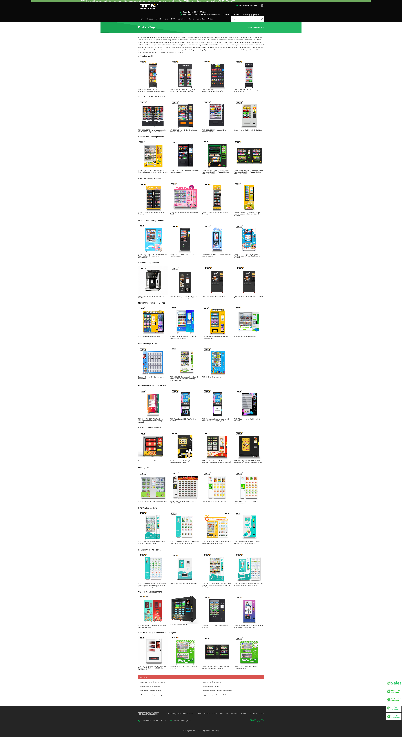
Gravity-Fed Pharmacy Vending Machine (183, 583)
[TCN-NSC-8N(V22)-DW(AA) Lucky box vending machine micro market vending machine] (249, 210)
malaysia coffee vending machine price (153, 682)
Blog (217, 731)
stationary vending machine (212, 682)
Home (142, 19)
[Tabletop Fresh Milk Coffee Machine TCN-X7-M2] (153, 294)
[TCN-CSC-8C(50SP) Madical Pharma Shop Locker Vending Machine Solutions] (249, 582)
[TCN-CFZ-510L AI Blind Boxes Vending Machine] (217, 210)
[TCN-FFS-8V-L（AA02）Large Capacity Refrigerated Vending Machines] (217, 664)
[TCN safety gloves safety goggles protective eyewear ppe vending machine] (217, 540)
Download (181, 19)
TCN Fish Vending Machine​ (179, 624)
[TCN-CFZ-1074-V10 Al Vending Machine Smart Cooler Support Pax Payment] (185, 88)
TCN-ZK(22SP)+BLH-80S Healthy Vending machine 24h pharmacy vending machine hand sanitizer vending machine (152, 585)
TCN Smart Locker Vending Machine (214, 501)
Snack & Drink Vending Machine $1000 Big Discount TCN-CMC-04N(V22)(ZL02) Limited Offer (152, 667)
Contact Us (201, 19)
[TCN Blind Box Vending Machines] (153, 335)
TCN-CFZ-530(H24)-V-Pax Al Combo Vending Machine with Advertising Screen (151, 90)
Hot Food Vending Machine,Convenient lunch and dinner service (183, 461)
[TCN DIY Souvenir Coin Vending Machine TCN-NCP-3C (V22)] (153, 624)
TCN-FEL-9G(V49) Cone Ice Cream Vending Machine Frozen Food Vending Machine (247, 255)
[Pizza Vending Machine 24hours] (153, 459)
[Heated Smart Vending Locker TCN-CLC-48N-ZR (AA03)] (185, 499)
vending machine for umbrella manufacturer (217, 690)
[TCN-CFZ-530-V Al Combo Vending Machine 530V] (249, 88)
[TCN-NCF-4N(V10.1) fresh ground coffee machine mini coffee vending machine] (185, 294)
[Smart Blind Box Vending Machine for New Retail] (185, 210)
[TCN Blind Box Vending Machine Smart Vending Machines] (217, 335)
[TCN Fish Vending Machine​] (185, 623)
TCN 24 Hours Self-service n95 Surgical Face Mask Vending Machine (151, 542)
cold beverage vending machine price (152, 695)
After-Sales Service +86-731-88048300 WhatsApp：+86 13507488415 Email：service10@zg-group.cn (221, 15)
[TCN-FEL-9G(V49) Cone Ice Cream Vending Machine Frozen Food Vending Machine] (249, 252)
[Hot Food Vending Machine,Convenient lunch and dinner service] (185, 459)
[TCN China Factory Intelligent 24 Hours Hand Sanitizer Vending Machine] (249, 540)
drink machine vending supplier (150, 686)
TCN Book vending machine (211, 377)
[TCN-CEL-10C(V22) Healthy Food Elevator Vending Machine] (185, 169)
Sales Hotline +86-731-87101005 (195, 12)
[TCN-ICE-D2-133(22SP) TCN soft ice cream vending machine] (217, 252)
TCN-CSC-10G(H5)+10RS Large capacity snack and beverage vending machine (152, 131)
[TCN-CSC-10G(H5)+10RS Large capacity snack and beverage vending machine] (153, 128)
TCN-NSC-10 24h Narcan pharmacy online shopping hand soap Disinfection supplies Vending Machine (216, 585)
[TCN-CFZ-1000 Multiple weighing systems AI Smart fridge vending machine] (217, 88)
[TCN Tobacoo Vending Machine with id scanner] (249, 417)
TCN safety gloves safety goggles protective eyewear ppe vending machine (216, 542)
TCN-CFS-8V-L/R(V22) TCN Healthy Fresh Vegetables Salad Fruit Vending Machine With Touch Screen (248, 172)
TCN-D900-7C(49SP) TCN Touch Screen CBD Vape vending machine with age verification (151, 420)
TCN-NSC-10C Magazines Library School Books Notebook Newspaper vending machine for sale (184, 378)
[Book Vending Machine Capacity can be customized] (153, 375)
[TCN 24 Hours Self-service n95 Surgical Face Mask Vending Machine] (153, 540)
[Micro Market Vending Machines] (249, 335)
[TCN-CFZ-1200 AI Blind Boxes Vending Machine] (153, 210)
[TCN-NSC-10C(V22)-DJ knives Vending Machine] (217, 624)
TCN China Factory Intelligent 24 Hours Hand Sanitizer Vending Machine (247, 542)
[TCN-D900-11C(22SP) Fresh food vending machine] (185, 664)
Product (150, 19)
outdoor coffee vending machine (150, 690)
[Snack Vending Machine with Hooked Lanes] (249, 128)
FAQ (173, 19)
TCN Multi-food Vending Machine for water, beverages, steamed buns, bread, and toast (216, 461)
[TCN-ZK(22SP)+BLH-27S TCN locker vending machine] (249, 499)
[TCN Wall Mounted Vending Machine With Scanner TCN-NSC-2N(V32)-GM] (217, 417)
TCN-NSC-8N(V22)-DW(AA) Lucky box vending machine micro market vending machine (247, 213)
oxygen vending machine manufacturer (215, 695)
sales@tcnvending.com (248, 5)
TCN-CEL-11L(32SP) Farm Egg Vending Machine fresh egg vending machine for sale (153, 171)
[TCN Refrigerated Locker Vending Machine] (153, 499)
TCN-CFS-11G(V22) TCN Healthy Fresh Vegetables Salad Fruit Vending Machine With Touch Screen (215, 172)
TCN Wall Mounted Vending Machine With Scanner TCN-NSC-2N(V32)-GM (216, 420)
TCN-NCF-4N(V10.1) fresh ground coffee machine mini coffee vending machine (184, 297)
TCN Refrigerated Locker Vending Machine (152, 501)
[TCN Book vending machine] (217, 375)
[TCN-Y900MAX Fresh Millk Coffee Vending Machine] (249, 294)
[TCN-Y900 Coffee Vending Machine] (217, 294)
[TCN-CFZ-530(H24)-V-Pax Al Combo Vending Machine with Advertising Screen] (153, 88)
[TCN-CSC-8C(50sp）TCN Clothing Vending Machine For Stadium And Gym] (249, 624)
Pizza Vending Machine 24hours (148, 461)
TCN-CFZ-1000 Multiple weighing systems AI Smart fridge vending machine (216, 90)
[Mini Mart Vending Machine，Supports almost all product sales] (185, 335)
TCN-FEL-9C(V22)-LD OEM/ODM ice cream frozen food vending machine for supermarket (153, 255)
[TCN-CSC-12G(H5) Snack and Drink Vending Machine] (217, 128)
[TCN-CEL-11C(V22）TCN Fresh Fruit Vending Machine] (249, 664)
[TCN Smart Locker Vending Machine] (217, 499)
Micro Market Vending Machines (245, 336)
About (158, 19)
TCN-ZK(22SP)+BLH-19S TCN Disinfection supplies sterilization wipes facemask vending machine (184, 543)
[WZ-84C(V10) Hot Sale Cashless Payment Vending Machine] (185, 128)
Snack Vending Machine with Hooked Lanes (248, 130)
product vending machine (211, 686)
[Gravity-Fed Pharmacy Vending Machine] (185, 582)
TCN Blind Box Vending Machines (149, 336)
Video (210, 19)
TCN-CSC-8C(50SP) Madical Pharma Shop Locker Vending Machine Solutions (248, 584)
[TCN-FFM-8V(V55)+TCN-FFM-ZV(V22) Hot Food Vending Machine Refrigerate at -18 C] (249, 459)
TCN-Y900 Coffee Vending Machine (214, 296)
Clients (191, 19)
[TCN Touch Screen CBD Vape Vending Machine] (185, 417)
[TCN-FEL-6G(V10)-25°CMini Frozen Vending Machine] (185, 252)
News (166, 19)
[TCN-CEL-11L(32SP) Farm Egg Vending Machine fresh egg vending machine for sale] (153, 169)
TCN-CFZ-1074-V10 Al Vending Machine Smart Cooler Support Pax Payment (183, 90)
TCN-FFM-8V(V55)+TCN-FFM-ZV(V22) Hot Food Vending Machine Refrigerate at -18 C (248, 461)
